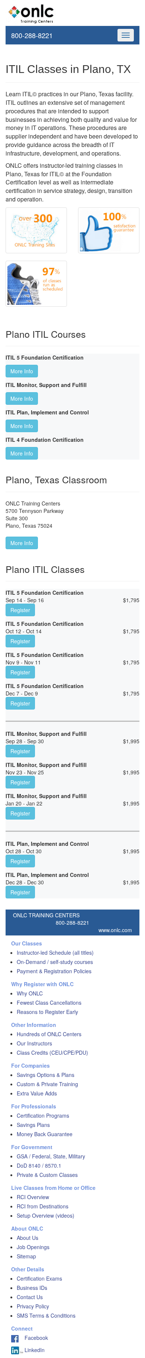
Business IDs (32, 1287)
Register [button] (20, 610)
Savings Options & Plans (45, 1074)
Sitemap (26, 1256)
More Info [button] (21, 371)
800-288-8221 (32, 35)
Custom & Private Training (47, 1084)
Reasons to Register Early (47, 1011)
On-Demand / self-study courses (55, 961)
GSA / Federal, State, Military (51, 1156)
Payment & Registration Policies (54, 971)
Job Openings (33, 1247)
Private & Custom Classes (47, 1174)
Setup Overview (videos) (45, 1215)
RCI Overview (33, 1197)
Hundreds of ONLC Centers (49, 1034)
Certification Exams (39, 1278)
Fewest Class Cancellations (49, 1002)
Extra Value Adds (37, 1093)
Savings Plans (33, 1124)
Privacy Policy (33, 1306)
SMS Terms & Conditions (46, 1315)
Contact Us (30, 1297)
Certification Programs (43, 1115)
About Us (27, 1237)
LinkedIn (34, 1350)
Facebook (33, 1337)
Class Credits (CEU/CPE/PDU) (52, 1052)
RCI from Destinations (42, 1206)
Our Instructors (34, 1043)
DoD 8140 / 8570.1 (39, 1165)
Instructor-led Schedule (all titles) (55, 952)
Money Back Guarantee (44, 1134)
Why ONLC (30, 993)
